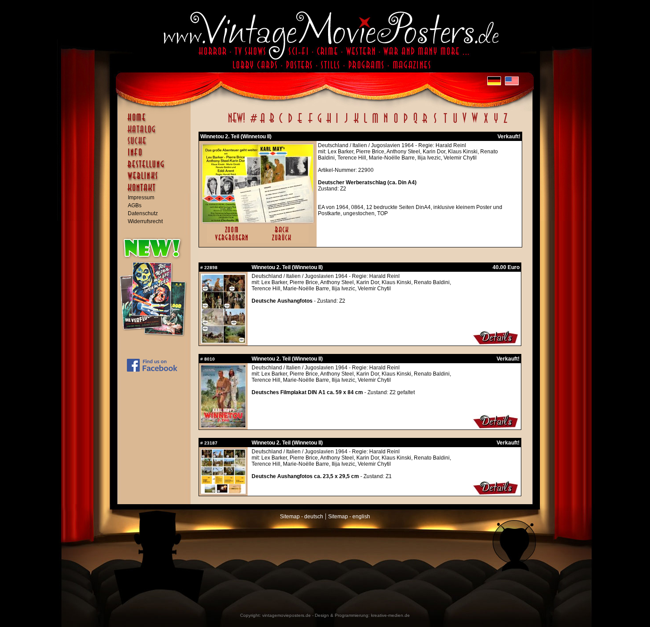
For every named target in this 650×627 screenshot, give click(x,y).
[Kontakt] (156, 192)
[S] (435, 123)
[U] (454, 123)
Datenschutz (143, 213)
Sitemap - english (349, 516)
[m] (375, 123)
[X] (486, 123)
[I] (336, 123)
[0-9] (253, 123)
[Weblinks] (156, 180)
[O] (396, 123)
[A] (262, 123)
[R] (425, 123)
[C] (281, 123)
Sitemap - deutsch (301, 516)
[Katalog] (156, 133)
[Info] (156, 156)
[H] (328, 123)
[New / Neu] (237, 123)
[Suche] (156, 144)
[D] (290, 123)
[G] (319, 123)
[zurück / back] (283, 241)
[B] (271, 123)
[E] (300, 123)
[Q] (415, 123)
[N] (386, 123)
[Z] (505, 123)
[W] (475, 123)
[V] (464, 123)
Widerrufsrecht (145, 221)
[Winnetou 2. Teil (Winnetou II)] (258, 220)
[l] (365, 123)
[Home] (156, 121)
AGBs (134, 205)
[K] (356, 123)
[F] (310, 123)
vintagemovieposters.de (286, 615)
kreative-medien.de (390, 615)
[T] (445, 123)
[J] (345, 123)
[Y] (496, 123)
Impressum (141, 197)
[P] (405, 123)
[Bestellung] (156, 168)
